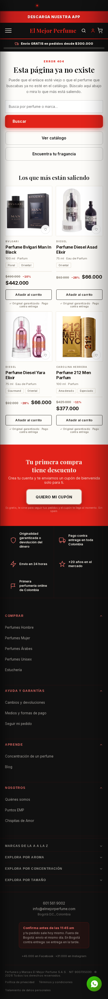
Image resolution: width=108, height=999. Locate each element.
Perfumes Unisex (18, 659)
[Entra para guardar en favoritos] (45, 229)
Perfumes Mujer (17, 638)
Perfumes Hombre (19, 627)
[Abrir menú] (8, 30)
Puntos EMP (14, 810)
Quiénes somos (17, 799)
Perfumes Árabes (18, 649)
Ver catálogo (54, 138)
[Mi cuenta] (92, 30)
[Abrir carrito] (100, 30)
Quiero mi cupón (54, 496)
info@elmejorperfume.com (54, 909)
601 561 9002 (54, 903)
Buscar (19, 121)
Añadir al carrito (28, 295)
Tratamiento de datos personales (28, 990)
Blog (8, 767)
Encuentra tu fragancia (54, 154)
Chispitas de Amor (19, 821)
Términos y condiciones (56, 982)
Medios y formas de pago (25, 713)
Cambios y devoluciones (25, 702)
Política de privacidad (19, 982)
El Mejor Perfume (53, 30)
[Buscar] (83, 30)
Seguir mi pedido (18, 724)
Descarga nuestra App (54, 17)
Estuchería (13, 670)
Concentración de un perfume (29, 756)
